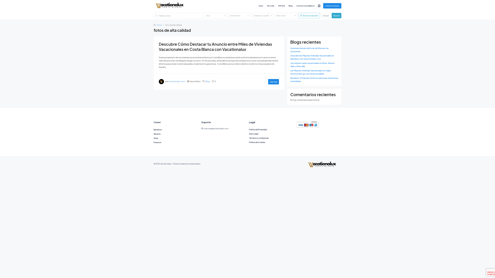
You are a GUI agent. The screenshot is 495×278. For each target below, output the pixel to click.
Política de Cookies (257, 142)
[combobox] (215, 15)
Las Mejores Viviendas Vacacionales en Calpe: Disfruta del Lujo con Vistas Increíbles (310, 72)
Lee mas (273, 81)
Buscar (336, 15)
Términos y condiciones (259, 138)
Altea (156, 138)
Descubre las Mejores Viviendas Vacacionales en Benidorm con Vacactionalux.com (312, 57)
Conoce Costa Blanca (305, 6)
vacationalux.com (177, 81)
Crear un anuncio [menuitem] (332, 6)
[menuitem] (319, 5)
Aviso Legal (253, 134)
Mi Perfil (281, 6)
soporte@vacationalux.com (216, 128)
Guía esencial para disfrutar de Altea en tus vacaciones (309, 50)
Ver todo (270, 6)
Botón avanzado (310, 15)
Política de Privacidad (258, 129)
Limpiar (326, 15)
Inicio (261, 6)
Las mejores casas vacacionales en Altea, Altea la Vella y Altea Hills (312, 64)
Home (159, 25)
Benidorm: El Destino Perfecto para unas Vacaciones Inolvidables (314, 79)
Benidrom (158, 129)
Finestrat (157, 142)
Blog (290, 6)
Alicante (157, 134)
